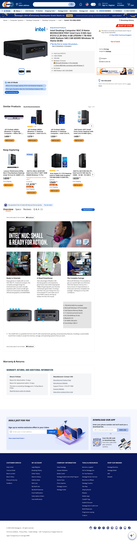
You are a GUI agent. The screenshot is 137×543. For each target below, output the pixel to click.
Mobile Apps (86, 496)
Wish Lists (35, 483)
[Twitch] (121, 528)
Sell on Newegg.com (88, 470)
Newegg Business (112, 467)
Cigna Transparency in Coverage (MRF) (18, 536)
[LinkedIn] (108, 528)
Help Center (10, 467)
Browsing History (37, 470)
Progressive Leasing (88, 512)
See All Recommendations (31, 107)
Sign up (52, 432)
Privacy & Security (11, 480)
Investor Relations (62, 470)
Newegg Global (112, 470)
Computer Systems (17, 20)
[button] (22, 4)
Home (5, 20)
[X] (99, 528)
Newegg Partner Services (89, 477)
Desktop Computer (33, 20)
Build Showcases (87, 509)
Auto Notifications (37, 499)
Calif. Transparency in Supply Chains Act (51, 532)
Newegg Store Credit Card (90, 506)
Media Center (61, 473)
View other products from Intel (63, 392)
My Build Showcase (37, 490)
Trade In (84, 515)
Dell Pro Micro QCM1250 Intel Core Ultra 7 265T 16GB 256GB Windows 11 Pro (36, 173)
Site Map (84, 486)
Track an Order (10, 470)
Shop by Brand (86, 490)
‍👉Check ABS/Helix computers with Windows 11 (69, 65)
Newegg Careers (62, 486)
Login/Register (36, 467)
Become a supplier (87, 467)
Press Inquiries (61, 483)
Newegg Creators (87, 483)
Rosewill (109, 477)
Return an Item (10, 473)
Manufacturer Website (60, 383)
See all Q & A (87, 209)
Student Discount (87, 502)
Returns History (36, 477)
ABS (108, 473)
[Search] (71, 4)
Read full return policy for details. (20, 391)
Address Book (36, 480)
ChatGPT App (86, 499)
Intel (60, 20)
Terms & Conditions (12, 532)
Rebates (84, 493)
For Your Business (87, 473)
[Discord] (125, 528)
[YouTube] (116, 528)
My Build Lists (36, 486)
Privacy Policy (23, 532)
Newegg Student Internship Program (68, 477)
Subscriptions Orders (38, 496)
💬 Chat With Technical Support (120, 35)
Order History (36, 473)
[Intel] (41, 29)
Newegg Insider (61, 490)
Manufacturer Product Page (62, 380)
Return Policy (10, 477)
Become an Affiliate (88, 480)
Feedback (31, 217)
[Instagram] (103, 528)
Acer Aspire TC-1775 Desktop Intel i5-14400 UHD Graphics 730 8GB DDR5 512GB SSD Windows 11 (60, 175)
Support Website (58, 389)
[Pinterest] (112, 528)
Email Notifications (37, 493)
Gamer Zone (60, 480)
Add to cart (9, 140)
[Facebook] (95, 528)
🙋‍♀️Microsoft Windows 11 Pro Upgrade (66, 63)
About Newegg (61, 467)
